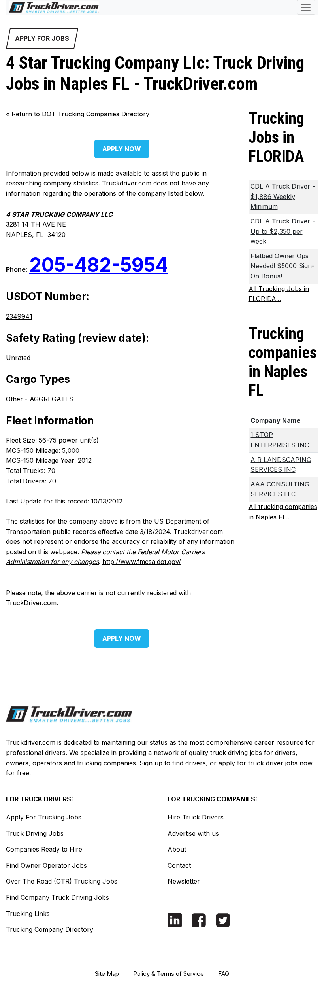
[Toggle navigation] (306, 7)
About (177, 849)
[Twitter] (223, 919)
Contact (179, 865)
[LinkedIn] (175, 919)
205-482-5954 (98, 264)
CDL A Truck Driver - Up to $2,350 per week (283, 231)
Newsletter (184, 881)
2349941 (19, 316)
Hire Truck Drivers (196, 817)
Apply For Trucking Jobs (43, 817)
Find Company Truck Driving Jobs (57, 897)
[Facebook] (199, 919)
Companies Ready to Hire (44, 849)
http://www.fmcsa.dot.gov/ (141, 562)
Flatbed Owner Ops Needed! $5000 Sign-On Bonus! (283, 266)
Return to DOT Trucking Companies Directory (77, 114)
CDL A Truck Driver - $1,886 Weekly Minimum (283, 196)
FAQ (223, 973)
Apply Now (121, 149)
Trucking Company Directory (49, 929)
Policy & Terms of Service (168, 973)
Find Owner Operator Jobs (46, 865)
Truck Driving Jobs (35, 833)
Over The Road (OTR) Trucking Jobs (61, 881)
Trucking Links (28, 914)
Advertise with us (193, 833)
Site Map (107, 973)
